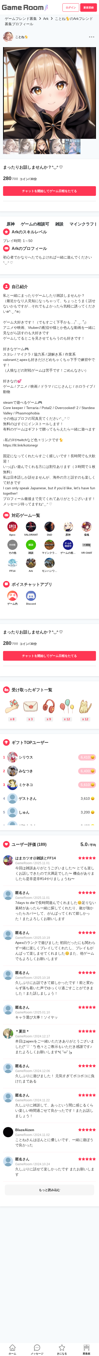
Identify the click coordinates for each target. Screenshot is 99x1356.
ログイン (71, 7)
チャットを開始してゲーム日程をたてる (49, 191)
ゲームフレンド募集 (21, 19)
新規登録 (89, 7)
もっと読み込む (49, 1190)
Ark (45, 19)
